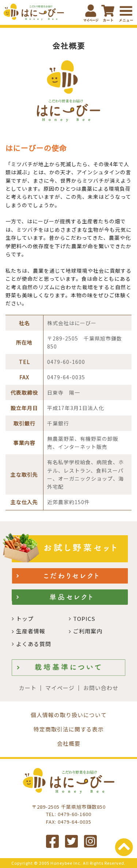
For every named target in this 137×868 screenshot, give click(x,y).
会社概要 (68, 743)
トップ (25, 618)
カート (28, 688)
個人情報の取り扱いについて (69, 715)
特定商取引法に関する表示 (69, 729)
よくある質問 (33, 644)
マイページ (60, 688)
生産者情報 (30, 631)
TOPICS (84, 618)
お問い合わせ (100, 688)
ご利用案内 (87, 631)
